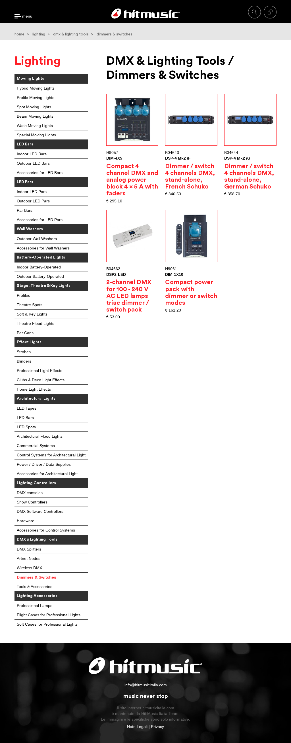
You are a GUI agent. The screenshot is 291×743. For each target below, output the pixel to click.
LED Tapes (26, 408)
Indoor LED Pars (32, 191)
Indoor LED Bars (32, 154)
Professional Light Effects (39, 370)
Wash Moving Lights (35, 125)
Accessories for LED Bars (40, 172)
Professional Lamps (34, 605)
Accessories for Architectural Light (47, 473)
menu (27, 16)
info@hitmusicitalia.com (145, 685)
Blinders (24, 361)
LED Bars (25, 417)
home (19, 34)
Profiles (23, 295)
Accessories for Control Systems (46, 530)
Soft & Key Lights (32, 314)
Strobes (24, 352)
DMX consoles (30, 492)
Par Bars (24, 210)
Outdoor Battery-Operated (40, 276)
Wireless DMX (29, 568)
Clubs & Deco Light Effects (41, 380)
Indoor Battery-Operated (39, 267)
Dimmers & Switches (36, 577)
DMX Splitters (29, 549)
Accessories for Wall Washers (43, 248)
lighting (38, 34)
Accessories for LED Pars (40, 219)
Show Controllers (32, 502)
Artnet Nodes (28, 558)
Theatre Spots (29, 304)
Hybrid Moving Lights (36, 88)
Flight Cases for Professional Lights (48, 615)
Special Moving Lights (36, 135)
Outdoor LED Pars (33, 201)
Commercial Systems (36, 445)
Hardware (25, 520)
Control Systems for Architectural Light (51, 455)
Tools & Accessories (34, 586)
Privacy (157, 726)
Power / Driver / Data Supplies (44, 464)
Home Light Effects (34, 389)
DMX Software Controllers (40, 511)
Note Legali (137, 726)
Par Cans (25, 333)
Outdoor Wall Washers (37, 238)
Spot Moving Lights (34, 107)
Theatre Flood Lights (35, 323)
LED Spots (26, 427)
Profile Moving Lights (35, 97)
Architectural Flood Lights (40, 436)
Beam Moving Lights (35, 116)
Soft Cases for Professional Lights (47, 624)
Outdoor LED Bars (33, 163)
